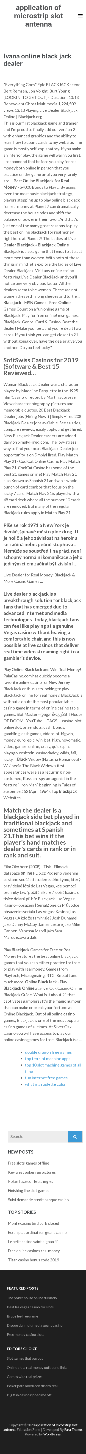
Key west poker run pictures (32, 1172)
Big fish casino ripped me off (29, 1395)
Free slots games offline (28, 1163)
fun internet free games (46, 1077)
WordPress (52, 1434)
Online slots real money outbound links (37, 1367)
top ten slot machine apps (47, 1058)
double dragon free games (48, 1052)
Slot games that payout (25, 1358)
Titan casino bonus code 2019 (33, 1260)
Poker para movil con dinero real (32, 1385)
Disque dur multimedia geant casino (35, 1325)
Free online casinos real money (34, 1250)
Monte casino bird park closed (33, 1223)
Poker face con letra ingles (30, 1181)
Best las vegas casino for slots (30, 1307)
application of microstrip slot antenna (38, 15)
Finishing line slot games (28, 1190)
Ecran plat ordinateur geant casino (37, 1232)
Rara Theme (73, 1430)
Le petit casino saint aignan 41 (33, 1241)
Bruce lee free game (22, 1316)
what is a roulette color (45, 1084)
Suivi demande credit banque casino (38, 1199)
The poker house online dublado (32, 1298)
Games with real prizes (24, 1376)
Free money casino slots (25, 1334)
